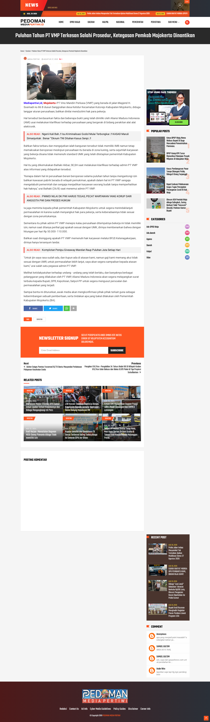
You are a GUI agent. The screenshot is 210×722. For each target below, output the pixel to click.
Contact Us (74, 709)
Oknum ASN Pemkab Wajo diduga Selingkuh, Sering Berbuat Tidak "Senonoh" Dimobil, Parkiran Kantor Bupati (176, 205)
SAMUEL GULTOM (163, 646)
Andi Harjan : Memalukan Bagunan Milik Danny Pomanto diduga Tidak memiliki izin (41, 435)
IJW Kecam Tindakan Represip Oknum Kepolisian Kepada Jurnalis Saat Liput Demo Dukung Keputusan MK (82, 407)
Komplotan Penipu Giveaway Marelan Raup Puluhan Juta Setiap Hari (81, 249)
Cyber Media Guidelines (100, 709)
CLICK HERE (179, 122)
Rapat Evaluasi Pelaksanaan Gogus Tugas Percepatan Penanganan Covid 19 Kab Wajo (177, 188)
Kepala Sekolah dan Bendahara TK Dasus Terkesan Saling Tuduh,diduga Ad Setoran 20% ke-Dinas (81, 435)
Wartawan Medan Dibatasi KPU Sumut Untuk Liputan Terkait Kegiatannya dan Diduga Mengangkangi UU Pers (43, 407)
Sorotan (39, 319)
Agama (149, 239)
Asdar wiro (161, 668)
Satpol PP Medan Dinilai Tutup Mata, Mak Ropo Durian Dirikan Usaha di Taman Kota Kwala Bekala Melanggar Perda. (120, 433)
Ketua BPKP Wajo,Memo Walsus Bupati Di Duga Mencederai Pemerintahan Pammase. (176, 142)
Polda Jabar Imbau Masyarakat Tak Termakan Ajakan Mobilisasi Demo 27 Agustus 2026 (102, 13)
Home (61, 22)
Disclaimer (133, 709)
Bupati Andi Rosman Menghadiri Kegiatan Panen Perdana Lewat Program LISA (177, 612)
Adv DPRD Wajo (153, 227)
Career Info (145, 709)
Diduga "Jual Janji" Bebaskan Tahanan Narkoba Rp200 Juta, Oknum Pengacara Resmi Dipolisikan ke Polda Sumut (176, 591)
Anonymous (161, 634)
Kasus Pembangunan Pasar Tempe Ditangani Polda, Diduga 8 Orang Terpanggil (177, 171)
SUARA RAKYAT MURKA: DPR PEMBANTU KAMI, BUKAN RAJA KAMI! (172, 13)
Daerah (149, 245)
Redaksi (63, 709)
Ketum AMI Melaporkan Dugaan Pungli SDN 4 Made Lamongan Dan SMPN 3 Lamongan (121, 407)
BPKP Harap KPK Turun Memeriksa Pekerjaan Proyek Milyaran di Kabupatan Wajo (177, 156)
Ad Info (84, 709)
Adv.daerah (151, 233)
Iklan (149, 258)
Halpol (149, 252)
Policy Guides (119, 709)
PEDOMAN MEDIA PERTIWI (111, 715)
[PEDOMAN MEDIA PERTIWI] (105, 702)
